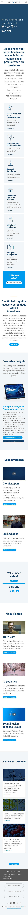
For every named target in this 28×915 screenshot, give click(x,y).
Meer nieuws (14, 864)
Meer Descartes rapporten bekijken (13, 441)
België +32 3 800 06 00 (14, 885)
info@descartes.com (14, 896)
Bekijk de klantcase (9, 504)
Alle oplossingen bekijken (14, 282)
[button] (14, 473)
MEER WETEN (7, 795)
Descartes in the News (7, 878)
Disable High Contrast (16, 908)
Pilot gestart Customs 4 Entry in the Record (12, 874)
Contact (14, 580)
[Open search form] (26, 2)
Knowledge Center (6, 876)
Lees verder (10, 128)
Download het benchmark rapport (12, 437)
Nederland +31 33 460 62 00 (14, 891)
